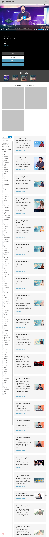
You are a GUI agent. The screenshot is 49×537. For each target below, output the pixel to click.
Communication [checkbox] (7, 202)
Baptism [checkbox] (6, 171)
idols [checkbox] (5, 354)
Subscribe (13, 60)
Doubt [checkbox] (5, 244)
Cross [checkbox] (5, 230)
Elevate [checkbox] (5, 250)
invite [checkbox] (5, 367)
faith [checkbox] (5, 261)
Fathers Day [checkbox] (6, 274)
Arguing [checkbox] (5, 164)
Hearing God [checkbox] (7, 340)
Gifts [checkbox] (5, 305)
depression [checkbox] (6, 241)
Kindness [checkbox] (6, 376)
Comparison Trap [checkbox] (6, 213)
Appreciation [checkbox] (6, 162)
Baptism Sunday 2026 (22, 458)
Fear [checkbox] (5, 276)
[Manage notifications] (3, 534)
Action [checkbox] (5, 154)
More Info (7, 45)
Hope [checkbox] (5, 347)
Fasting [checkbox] (5, 268)
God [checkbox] (5, 308)
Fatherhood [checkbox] (6, 270)
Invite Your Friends (13, 64)
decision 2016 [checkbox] (7, 237)
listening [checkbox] (6, 387)
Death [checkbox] (5, 235)
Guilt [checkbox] (5, 332)
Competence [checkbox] (7, 215)
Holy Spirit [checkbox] (6, 346)
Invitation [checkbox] (6, 365)
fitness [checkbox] (5, 283)
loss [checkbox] (5, 391)
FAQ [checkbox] (5, 267)
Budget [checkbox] (5, 191)
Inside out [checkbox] (6, 360)
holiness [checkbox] (6, 344)
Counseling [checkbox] (6, 224)
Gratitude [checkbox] (6, 321)
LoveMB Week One (21, 158)
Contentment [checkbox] (7, 221)
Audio (14, 53)
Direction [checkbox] (6, 243)
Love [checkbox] (5, 393)
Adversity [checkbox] (6, 158)
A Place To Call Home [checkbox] (6, 152)
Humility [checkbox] (6, 352)
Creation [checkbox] (6, 228)
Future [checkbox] (5, 297)
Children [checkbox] (6, 194)
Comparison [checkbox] (6, 210)
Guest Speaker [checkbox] (6, 329)
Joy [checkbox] (5, 373)
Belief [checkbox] (5, 173)
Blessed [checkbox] (6, 180)
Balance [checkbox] (6, 169)
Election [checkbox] (6, 248)
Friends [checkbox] (5, 290)
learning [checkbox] (5, 380)
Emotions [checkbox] (6, 254)
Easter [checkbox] (5, 246)
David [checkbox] (5, 233)
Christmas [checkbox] (6, 196)
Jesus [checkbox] (5, 369)
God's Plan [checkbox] (6, 310)
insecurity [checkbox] (6, 358)
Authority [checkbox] (6, 167)
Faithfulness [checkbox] (6, 263)
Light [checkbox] (5, 385)
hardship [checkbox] (6, 335)
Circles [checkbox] (5, 200)
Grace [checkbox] (5, 317)
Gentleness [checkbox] (6, 301)
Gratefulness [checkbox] (7, 319)
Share (13, 57)
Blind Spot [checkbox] (6, 182)
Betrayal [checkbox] (6, 176)
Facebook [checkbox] (6, 259)
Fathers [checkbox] (5, 272)
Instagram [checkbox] (6, 362)
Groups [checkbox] (5, 325)
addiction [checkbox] (6, 156)
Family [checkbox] (5, 265)
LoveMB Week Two (21, 139)
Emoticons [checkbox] (6, 252)
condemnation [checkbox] (7, 217)
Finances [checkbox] (6, 281)
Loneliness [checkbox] (6, 389)
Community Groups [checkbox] (6, 208)
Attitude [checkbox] (5, 165)
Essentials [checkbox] (6, 256)
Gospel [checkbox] (5, 316)
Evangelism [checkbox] (6, 257)
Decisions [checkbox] (6, 239)
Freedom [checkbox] (6, 289)
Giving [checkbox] (5, 306)
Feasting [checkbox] (6, 279)
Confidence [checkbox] (6, 219)
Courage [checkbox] (6, 226)
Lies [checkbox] (5, 382)
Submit (10, 137)
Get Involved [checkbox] (7, 303)
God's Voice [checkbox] (6, 312)
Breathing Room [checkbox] (6, 188)
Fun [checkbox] (5, 295)
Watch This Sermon (20, 150)
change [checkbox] (5, 192)
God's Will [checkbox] (6, 314)
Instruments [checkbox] (6, 363)
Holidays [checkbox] (6, 342)
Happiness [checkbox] (6, 333)
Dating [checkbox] (5, 232)
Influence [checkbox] (6, 356)
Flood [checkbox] (5, 285)
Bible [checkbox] (5, 178)
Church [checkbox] (5, 198)
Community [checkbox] (6, 205)
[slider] (19, 29)
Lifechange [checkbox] (6, 384)
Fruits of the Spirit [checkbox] (6, 293)
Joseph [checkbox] (5, 371)
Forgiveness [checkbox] (6, 287)
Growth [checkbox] (5, 327)
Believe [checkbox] (5, 175)
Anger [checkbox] (5, 160)
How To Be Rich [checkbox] (6, 350)
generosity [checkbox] (6, 299)
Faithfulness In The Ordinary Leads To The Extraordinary (23, 358)
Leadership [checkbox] (6, 378)
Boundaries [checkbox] (6, 184)
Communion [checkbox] (6, 203)
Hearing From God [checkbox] (7, 338)
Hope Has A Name (21, 493)
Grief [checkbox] (5, 323)
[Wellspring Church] (8, 2)
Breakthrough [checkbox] (7, 186)
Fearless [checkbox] (6, 278)
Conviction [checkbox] (6, 222)
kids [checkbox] (5, 374)
